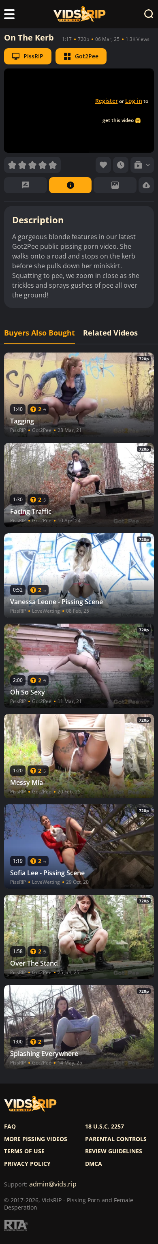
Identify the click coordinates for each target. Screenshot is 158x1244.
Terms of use (24, 1151)
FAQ (10, 1126)
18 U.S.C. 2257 (104, 1126)
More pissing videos (35, 1139)
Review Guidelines (113, 1151)
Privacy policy (27, 1163)
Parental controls (116, 1139)
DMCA (93, 1163)
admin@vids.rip (53, 1184)
